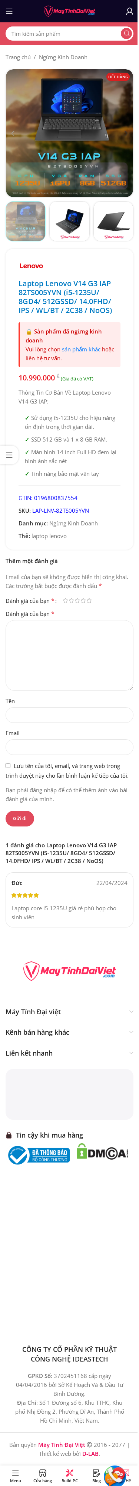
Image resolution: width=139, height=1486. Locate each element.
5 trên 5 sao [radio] (89, 600)
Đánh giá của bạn (30, 601)
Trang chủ (18, 57)
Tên (10, 701)
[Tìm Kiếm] (126, 33)
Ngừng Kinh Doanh (63, 57)
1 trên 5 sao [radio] (65, 600)
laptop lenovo (49, 536)
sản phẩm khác (81, 349)
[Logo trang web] (70, 10)
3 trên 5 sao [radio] (77, 600)
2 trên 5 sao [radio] (71, 600)
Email (13, 733)
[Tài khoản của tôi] (129, 11)
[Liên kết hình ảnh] (69, 970)
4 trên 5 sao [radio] (83, 600)
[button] (13, 133)
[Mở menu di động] (9, 11)
